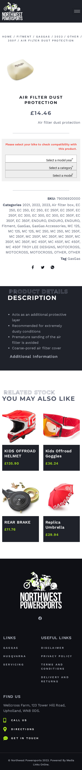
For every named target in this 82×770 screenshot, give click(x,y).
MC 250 (42, 231)
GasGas (43, 36)
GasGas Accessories (49, 226)
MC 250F (72, 231)
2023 (58, 36)
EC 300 (24, 215)
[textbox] (41, 160)
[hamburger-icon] (77, 11)
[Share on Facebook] (31, 267)
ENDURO (38, 221)
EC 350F (67, 215)
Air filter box (63, 205)
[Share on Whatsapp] (51, 267)
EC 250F (51, 210)
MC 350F (49, 236)
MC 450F (38, 242)
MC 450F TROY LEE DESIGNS (30, 247)
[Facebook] (40, 618)
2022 (36, 205)
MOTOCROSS (68, 247)
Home (7, 36)
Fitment (24, 36)
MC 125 (73, 226)
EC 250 (23, 210)
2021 (26, 205)
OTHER (73, 36)
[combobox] (41, 158)
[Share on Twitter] (41, 267)
